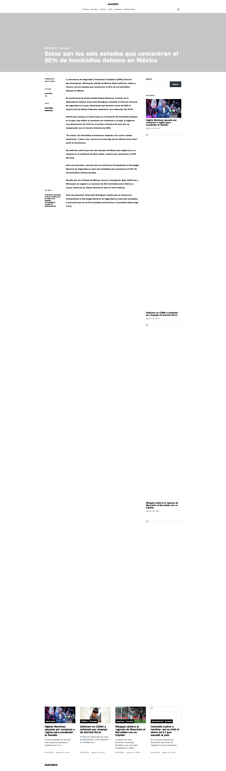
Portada (85, 9)
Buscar (149, 79)
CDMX (110, 9)
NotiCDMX (48, 93)
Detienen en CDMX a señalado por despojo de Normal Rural (162, 314)
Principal (49, 110)
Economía (118, 9)
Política (103, 9)
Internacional (129, 9)
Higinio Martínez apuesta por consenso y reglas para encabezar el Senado (161, 122)
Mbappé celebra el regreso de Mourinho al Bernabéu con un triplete (162, 505)
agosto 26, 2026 (152, 128)
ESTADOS (51, 48)
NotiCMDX (113, 4)
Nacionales (50, 721)
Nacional (94, 9)
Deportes (120, 721)
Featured (49, 108)
